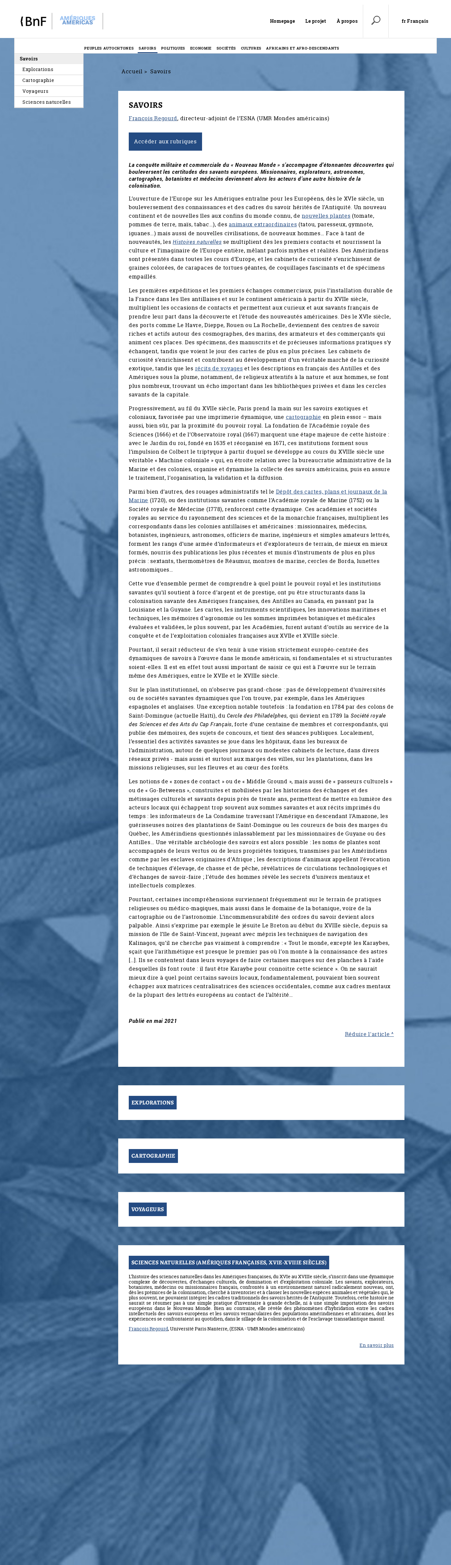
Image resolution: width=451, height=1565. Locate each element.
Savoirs (147, 48)
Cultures (251, 48)
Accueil (132, 71)
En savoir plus (377, 1345)
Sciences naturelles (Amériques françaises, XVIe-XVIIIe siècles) (229, 1262)
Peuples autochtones (109, 48)
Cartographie (38, 80)
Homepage (282, 21)
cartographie (303, 417)
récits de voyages (219, 368)
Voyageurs (35, 91)
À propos (347, 21)
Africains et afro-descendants (302, 48)
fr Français (415, 21)
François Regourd (153, 118)
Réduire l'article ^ (369, 1034)
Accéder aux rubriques (165, 141)
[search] (375, 21)
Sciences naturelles (46, 102)
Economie (201, 48)
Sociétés (226, 48)
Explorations (37, 69)
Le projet (315, 21)
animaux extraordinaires (263, 224)
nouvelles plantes (326, 215)
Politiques (173, 48)
